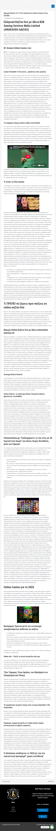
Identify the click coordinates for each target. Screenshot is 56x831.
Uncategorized (7, 18)
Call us (43, 816)
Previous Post (6, 781)
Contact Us (13, 811)
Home (13, 807)
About (13, 809)
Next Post (51, 781)
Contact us (42, 810)
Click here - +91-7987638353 (28, 1)
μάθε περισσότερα (30, 38)
